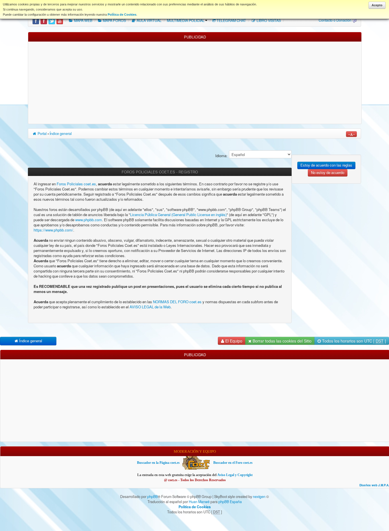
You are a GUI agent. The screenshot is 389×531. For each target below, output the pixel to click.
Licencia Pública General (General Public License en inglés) (178, 215)
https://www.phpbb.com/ (53, 230)
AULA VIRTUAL (148, 20)
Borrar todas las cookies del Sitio (281, 341)
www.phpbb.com (88, 220)
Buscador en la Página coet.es (158, 463)
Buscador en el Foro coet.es (233, 463)
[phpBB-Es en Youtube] (59, 20)
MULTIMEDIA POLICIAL (185, 20)
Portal (42, 133)
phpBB (152, 496)
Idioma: (221, 156)
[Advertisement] (194, 81)
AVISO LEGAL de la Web (150, 307)
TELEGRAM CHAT (231, 20)
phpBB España (230, 501)
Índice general (61, 133)
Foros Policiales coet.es (76, 184)
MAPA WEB (82, 20)
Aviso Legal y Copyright (235, 475)
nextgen (259, 496)
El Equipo (233, 341)
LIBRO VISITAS (268, 20)
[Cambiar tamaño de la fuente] (351, 134)
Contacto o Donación (335, 20)
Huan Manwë (199, 501)
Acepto (377, 5)
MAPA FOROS (114, 20)
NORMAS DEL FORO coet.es (177, 302)
